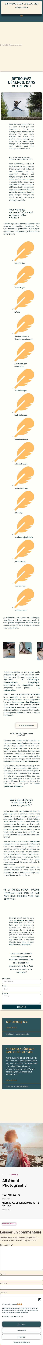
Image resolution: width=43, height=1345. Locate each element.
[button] (39, 1300)
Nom (3, 1274)
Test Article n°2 (16, 1022)
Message (5, 993)
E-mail (4, 986)
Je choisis (21, 1337)
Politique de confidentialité (21, 1342)
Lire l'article (11, 1028)
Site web (4, 1293)
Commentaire (6, 1245)
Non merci (21, 1330)
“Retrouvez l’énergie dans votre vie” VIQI (20, 1050)
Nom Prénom (6, 978)
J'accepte (21, 1324)
